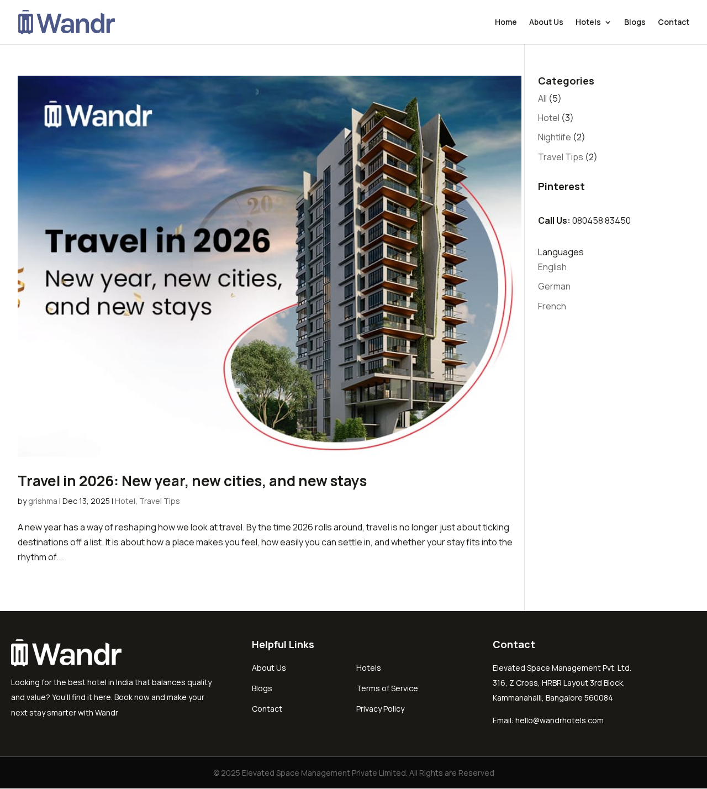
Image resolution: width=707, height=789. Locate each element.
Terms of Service (387, 688)
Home (506, 22)
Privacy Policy (380, 708)
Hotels (588, 22)
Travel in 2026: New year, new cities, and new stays (192, 481)
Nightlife (554, 137)
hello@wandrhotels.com (559, 720)
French (552, 306)
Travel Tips (159, 501)
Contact (673, 22)
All (542, 98)
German (554, 286)
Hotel (125, 501)
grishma (42, 501)
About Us (546, 22)
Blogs (635, 22)
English (552, 267)
